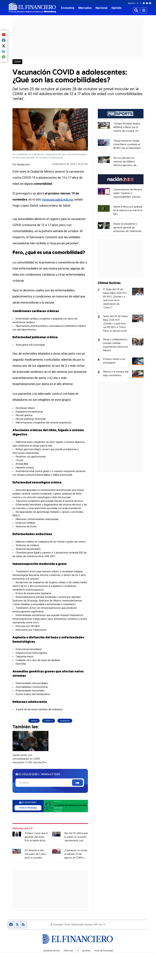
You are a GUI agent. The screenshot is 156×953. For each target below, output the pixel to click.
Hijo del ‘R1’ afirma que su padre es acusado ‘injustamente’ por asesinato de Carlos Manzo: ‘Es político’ (76, 840)
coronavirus (65, 721)
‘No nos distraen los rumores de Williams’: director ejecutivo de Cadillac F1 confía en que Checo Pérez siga (126, 165)
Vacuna (34, 721)
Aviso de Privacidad (103, 951)
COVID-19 (48, 721)
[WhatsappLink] (50, 805)
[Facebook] (138, 3)
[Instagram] (144, 3)
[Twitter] (141, 3)
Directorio (68, 951)
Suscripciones (83, 951)
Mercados (85, 8)
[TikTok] (150, 3)
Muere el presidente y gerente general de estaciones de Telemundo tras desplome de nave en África (128, 231)
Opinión (116, 8)
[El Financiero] (32, 8)
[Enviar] (77, 782)
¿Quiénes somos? (51, 951)
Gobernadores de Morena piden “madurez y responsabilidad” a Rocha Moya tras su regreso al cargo (127, 197)
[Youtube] (147, 3)
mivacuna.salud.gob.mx (57, 199)
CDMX (17, 61)
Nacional (101, 8)
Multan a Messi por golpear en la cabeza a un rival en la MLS (127, 210)
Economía (67, 8)
